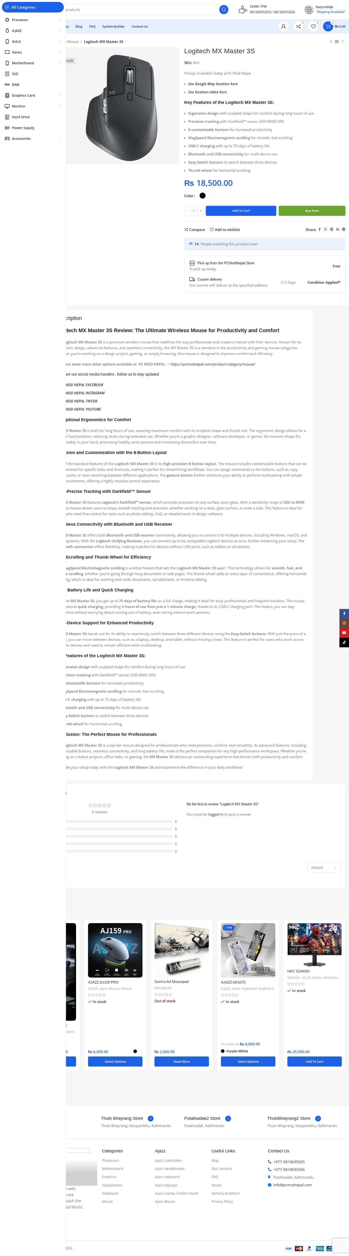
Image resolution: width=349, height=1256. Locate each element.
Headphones (112, 1185)
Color (188, 195)
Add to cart (241, 210)
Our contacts (222, 1168)
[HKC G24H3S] (314, 945)
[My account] (283, 26)
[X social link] (325, 229)
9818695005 (260, 12)
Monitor (293, 977)
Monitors (331, 977)
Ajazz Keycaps (166, 1185)
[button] (314, 1061)
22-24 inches (312, 977)
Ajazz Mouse (109, 988)
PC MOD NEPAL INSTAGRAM (82, 392)
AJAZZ (93, 988)
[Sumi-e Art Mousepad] (181, 950)
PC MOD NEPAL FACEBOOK (81, 384)
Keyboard (67, 1031)
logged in (215, 814)
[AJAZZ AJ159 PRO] (115, 950)
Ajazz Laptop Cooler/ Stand (176, 1193)
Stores (217, 1185)
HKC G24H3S (298, 971)
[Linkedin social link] (338, 229)
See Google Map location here (213, 83)
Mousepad (163, 987)
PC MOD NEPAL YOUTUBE (80, 409)
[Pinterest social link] (332, 229)
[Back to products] (337, 42)
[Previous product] (331, 42)
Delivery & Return (226, 1193)
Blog (215, 1160)
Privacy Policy (222, 1201)
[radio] (203, 196)
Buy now (312, 210)
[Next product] (342, 42)
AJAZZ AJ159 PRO (103, 982)
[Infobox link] (127, 1118)
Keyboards (110, 1193)
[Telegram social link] (344, 229)
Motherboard (112, 1168)
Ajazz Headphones (170, 1168)
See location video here (207, 91)
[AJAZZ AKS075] (248, 950)
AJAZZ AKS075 (233, 982)
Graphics (109, 1176)
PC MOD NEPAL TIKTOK (78, 401)
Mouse (126, 988)
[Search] (223, 9)
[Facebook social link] (319, 229)
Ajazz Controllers (168, 1160)
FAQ (215, 1176)
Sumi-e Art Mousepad (171, 981)
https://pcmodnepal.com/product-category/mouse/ (213, 364)
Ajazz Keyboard (244, 988)
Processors (110, 1160)
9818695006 (284, 12)
